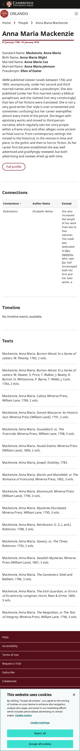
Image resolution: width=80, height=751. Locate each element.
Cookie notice (23, 715)
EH (63, 262)
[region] (40, 720)
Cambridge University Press (20, 4)
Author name (41, 203)
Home (6, 23)
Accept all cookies (40, 744)
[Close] (74, 695)
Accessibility (9, 646)
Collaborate (9, 681)
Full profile (13, 167)
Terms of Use (10, 655)
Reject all (40, 733)
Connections (17, 203)
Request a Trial (11, 663)
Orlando (19, 13)
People (23, 23)
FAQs (5, 637)
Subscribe (8, 672)
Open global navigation (3, 4)
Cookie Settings (40, 722)
